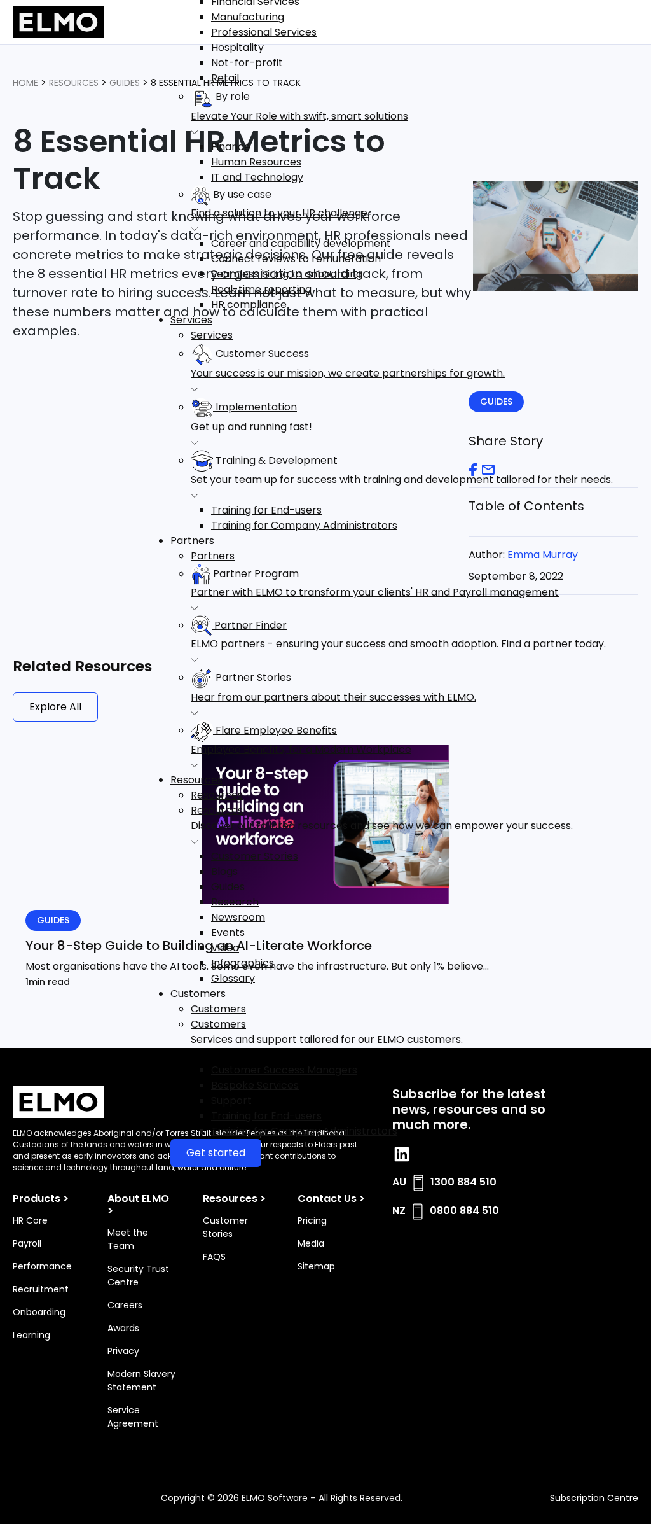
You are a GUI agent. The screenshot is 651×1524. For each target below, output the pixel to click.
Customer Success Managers (284, 1070)
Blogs (224, 871)
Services (191, 319)
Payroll (27, 1243)
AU (399, 1182)
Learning (31, 1335)
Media (311, 1243)
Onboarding (39, 1312)
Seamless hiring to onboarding (286, 274)
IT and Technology (257, 177)
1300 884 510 (463, 1182)
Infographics (242, 963)
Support (231, 1100)
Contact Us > (331, 1198)
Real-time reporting (261, 289)
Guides (228, 886)
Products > (41, 1198)
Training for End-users (266, 510)
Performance (42, 1266)
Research (235, 902)
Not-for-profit (247, 62)
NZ (399, 1210)
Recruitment (41, 1289)
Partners (192, 540)
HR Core (30, 1220)
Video (225, 947)
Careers (124, 1305)
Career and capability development (301, 243)
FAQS (214, 1256)
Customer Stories (254, 856)
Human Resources (256, 162)
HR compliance (249, 304)
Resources (196, 779)
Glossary (233, 978)
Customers (198, 993)
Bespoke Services (255, 1085)
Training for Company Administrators (304, 525)
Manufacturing (247, 17)
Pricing (312, 1220)
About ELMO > (138, 1204)
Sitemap (316, 1266)
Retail (225, 78)
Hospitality (237, 47)
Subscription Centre (594, 1498)
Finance (230, 146)
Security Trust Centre (138, 1275)
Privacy (123, 1351)
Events (228, 932)
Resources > (234, 1198)
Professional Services (264, 32)
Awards (123, 1328)
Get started (215, 1152)
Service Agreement (132, 1417)
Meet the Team (127, 1239)
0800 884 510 (464, 1210)
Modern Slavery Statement (141, 1380)
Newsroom (238, 917)
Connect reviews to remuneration (296, 258)
